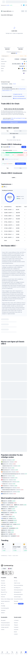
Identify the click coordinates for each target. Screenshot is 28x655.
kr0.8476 (7, 514)
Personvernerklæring (18, 585)
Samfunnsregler (17, 596)
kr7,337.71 (9, 510)
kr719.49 (10, 512)
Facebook (16, 629)
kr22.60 (11, 524)
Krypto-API (3, 594)
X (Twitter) (16, 620)
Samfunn (16, 622)
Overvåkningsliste (5, 608)
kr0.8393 (9, 522)
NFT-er (2, 603)
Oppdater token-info (18, 94)
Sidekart (3, 612)
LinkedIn (16, 634)
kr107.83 (9, 518)
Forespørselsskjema (5, 622)
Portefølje (3, 605)
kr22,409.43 (10, 506)
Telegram (16, 625)
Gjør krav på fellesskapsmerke (20, 98)
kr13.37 (21, 504)
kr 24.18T (7, 5)
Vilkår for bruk (17, 583)
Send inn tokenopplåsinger (19, 96)
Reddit (15, 631)
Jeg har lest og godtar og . (14, 119)
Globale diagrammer (5, 601)
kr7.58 (7, 526)
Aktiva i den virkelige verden (7, 599)
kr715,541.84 (9, 502)
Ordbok (2, 629)
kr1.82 (8, 532)
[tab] (7, 131)
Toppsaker (3, 589)
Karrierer (16, 603)
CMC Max (3, 587)
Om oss (15, 580)
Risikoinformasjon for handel (8, 119)
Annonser (3, 583)
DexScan (3, 596)
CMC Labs (3, 585)
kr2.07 (8, 516)
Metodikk (16, 601)
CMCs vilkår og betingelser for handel (18, 118)
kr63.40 (8, 504)
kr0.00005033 (10, 528)
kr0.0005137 (11, 535)
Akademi (3, 580)
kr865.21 (9, 508)
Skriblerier (3, 610)
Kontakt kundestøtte (5, 625)
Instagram (16, 627)
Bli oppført (3, 620)
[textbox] (15, 160)
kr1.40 (8, 530)
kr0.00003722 (10, 520)
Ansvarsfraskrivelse (18, 599)
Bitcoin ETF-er (4, 592)
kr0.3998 (9, 500)
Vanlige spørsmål (4, 627)
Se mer (25, 150)
